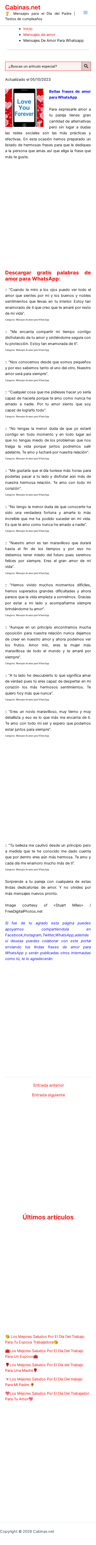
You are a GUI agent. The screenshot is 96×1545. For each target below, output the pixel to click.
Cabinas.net (22, 7)
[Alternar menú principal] (85, 12)
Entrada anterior (48, 1085)
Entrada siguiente (48, 1095)
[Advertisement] (48, 213)
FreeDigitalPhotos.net (23, 911)
